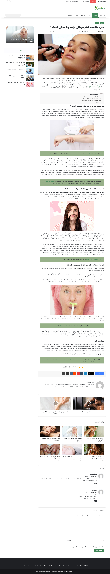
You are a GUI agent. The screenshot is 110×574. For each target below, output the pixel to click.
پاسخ (95, 483)
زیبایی (89, 15)
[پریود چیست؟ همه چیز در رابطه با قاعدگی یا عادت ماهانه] (30, 84)
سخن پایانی (98, 102)
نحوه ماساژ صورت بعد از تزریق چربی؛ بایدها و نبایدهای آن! (72, 439)
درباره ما (70, 15)
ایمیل (102, 540)
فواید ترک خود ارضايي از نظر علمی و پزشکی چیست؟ (15, 63)
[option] (20, 34)
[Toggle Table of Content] (100, 94)
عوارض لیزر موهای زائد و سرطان (93, 259)
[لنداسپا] (100, 8)
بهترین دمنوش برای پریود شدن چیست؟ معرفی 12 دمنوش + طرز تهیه (95, 457)
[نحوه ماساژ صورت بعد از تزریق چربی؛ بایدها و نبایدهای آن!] (72, 431)
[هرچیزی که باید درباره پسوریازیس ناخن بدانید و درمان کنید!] (50, 449)
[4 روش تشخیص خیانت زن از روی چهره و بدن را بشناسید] (30, 58)
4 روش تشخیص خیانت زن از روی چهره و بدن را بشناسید (16, 56)
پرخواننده (20, 50)
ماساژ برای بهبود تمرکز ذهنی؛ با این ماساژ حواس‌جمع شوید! (95, 439)
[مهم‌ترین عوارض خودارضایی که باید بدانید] (30, 71)
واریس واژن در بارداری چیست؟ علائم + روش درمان (72, 457)
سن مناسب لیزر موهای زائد (94, 86)
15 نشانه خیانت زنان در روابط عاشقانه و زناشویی (16, 76)
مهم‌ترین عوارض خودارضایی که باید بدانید (16, 69)
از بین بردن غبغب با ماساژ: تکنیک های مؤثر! (51, 438)
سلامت (95, 15)
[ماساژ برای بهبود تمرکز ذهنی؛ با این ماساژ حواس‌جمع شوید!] (94, 431)
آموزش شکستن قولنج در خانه (25, 41)
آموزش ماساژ (102, 15)
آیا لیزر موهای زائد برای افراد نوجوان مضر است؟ (91, 98)
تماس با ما (76, 15)
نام (103, 534)
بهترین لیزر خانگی (63, 326)
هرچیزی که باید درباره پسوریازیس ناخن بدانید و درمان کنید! (50, 457)
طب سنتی (83, 15)
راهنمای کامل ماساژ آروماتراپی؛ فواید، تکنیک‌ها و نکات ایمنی (77, 1)
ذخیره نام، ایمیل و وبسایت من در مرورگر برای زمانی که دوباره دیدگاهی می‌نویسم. (86, 547)
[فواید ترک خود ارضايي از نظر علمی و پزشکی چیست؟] (30, 64)
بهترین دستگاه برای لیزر (92, 154)
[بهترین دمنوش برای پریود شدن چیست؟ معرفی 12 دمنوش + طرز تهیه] (94, 449)
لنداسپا (54, 571)
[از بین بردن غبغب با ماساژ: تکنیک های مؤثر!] (50, 431)
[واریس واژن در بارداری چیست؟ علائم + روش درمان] (72, 449)
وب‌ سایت (69, 540)
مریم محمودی (100, 31)
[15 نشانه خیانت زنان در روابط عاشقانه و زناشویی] (30, 78)
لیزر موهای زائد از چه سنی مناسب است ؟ (92, 97)
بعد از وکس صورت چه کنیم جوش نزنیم (65, 359)
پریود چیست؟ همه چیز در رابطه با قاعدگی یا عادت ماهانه (16, 83)
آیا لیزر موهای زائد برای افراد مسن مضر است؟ (91, 100)
